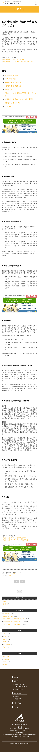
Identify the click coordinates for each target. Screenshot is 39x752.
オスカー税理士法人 (13, 573)
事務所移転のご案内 (8, 616)
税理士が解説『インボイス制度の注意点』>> (18, 61)
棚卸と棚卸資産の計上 (14, 86)
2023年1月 (6, 664)
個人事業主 (6, 639)
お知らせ (19, 9)
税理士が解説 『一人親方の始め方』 (12, 624)
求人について (6, 613)
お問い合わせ (18, 703)
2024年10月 (6, 659)
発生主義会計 (10, 79)
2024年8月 (6, 662)
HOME (16, 677)
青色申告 (5, 647)
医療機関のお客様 (20, 684)
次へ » (22, 581)
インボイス (6, 633)
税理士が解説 (6, 644)
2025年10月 (6, 656)
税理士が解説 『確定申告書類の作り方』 (13, 621)
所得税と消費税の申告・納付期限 (19, 99)
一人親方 (5, 636)
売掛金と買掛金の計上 (14, 83)
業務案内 (17, 681)
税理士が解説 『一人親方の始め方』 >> (16, 59)
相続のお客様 (19, 689)
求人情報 (5, 604)
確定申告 (5, 641)
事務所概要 (18, 699)
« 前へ (16, 581)
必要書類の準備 (11, 75)
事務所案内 (17, 693)
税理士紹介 (18, 696)
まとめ (8, 106)
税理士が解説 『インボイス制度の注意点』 (14, 619)
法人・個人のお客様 (21, 686)
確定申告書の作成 (12, 103)
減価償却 (9, 90)
